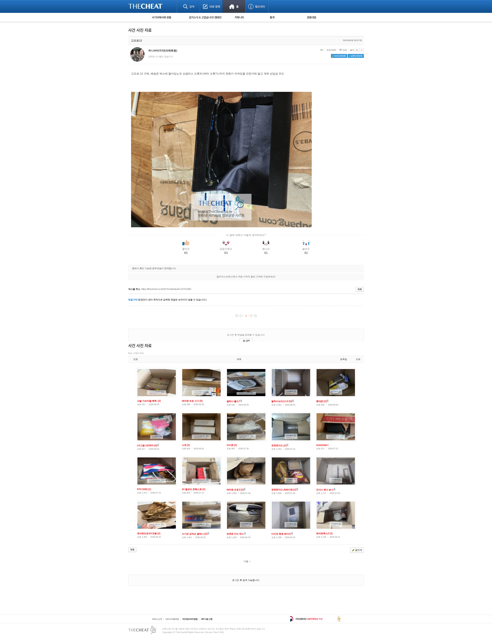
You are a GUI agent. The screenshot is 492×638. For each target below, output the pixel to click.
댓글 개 (132, 299)
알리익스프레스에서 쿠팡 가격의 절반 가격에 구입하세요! (246, 276)
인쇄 (344, 50)
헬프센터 (256, 6)
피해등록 (211, 6)
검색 (188, 6)
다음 (246, 561)
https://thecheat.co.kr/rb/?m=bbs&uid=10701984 (166, 289)
